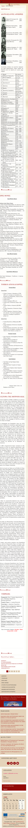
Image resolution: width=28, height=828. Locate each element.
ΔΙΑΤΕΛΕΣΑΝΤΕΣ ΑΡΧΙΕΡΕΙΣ (12, 14)
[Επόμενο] (17, 671)
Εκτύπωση (5, 189)
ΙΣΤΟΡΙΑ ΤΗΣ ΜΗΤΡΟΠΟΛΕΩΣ (8, 685)
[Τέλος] (19, 671)
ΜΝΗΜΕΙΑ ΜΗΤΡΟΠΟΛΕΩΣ (8, 689)
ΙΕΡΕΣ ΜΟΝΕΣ (5, 682)
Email (10, 189)
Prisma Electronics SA (20, 826)
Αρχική (3, 6)
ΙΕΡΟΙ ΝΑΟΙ (4, 680)
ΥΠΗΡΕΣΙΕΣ (5, 594)
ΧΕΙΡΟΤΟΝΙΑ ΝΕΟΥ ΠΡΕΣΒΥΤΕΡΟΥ (9, 714)
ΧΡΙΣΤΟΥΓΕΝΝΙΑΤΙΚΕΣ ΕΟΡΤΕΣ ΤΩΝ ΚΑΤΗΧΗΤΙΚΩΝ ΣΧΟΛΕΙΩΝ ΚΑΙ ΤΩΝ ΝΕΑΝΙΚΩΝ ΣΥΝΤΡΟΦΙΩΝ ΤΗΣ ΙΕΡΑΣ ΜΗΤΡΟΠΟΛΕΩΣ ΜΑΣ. (13, 731)
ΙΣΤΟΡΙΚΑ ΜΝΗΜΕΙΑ (6, 662)
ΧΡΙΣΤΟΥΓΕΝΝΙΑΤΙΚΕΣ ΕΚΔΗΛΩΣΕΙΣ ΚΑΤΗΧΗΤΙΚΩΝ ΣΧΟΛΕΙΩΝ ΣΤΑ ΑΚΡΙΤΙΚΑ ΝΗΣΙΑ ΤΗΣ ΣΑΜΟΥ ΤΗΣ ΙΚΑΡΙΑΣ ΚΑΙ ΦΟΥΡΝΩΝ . (13, 722)
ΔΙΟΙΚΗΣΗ (3, 660)
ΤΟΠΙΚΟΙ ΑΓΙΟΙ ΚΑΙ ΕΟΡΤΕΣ (12, 284)
